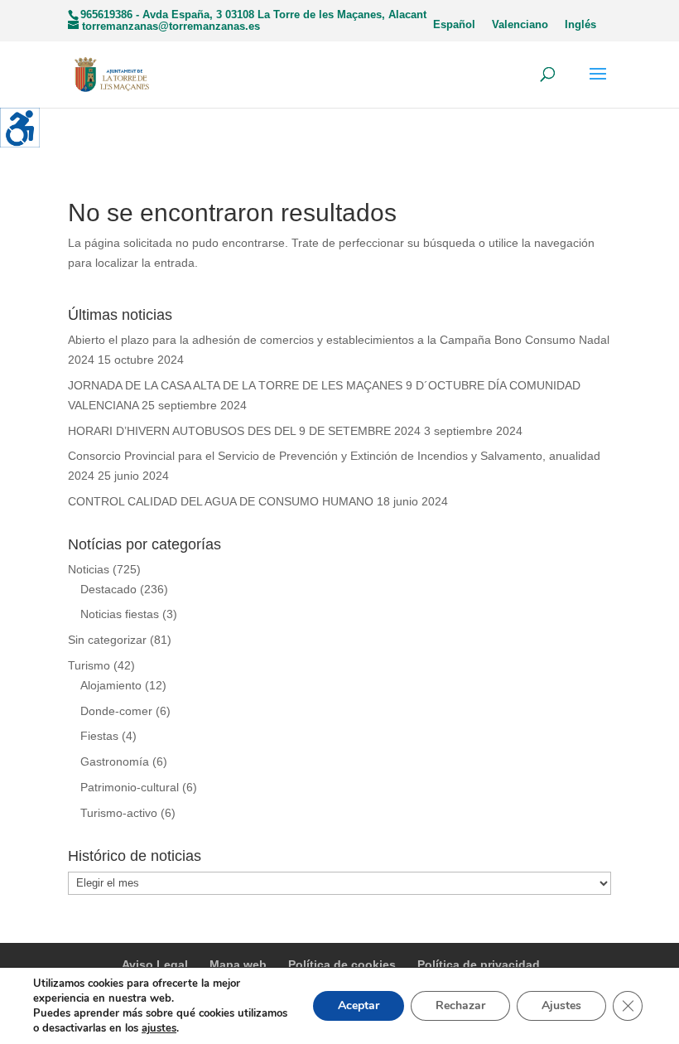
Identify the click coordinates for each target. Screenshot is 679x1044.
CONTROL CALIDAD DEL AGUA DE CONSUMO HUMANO (220, 501)
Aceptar (358, 1005)
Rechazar (460, 1005)
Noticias (88, 569)
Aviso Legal (155, 964)
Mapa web (238, 964)
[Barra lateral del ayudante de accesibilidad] (20, 127)
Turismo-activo (118, 812)
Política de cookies (342, 964)
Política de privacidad (478, 964)
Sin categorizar (107, 639)
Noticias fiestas (119, 614)
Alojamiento (111, 685)
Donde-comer (116, 711)
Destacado (108, 589)
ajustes (159, 1028)
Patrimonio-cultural (129, 787)
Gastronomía (114, 761)
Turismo (89, 665)
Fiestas (99, 735)
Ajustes (561, 1005)
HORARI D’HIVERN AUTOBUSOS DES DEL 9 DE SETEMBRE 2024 (244, 430)
